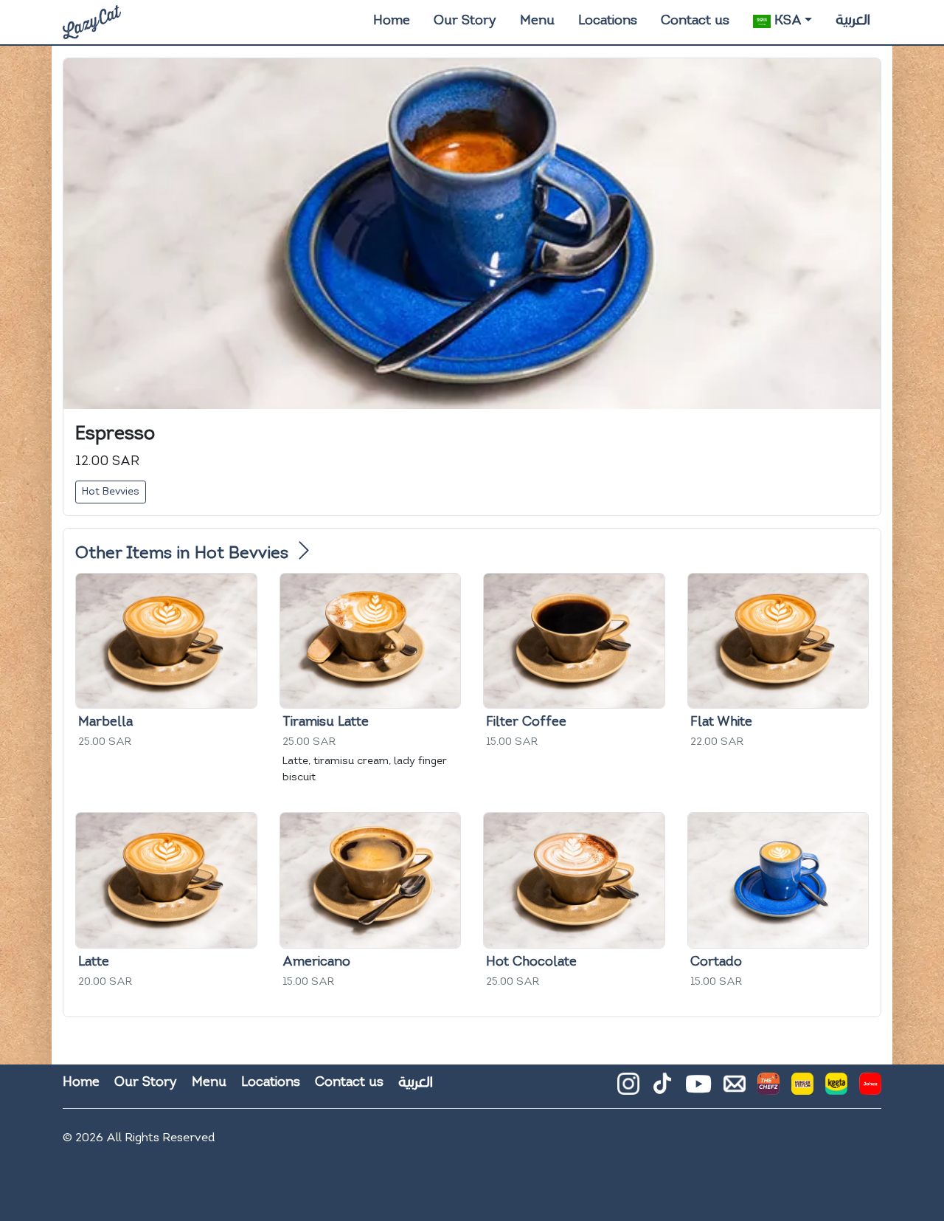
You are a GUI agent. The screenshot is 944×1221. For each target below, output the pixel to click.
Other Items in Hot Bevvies (184, 554)
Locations (607, 21)
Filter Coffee (526, 722)
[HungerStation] (802, 1090)
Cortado (716, 962)
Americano (316, 962)
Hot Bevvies (110, 492)
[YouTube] (698, 1084)
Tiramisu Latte (325, 722)
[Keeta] (836, 1090)
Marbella (105, 722)
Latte (93, 962)
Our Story (465, 21)
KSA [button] (786, 21)
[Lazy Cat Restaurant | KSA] (92, 22)
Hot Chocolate (531, 962)
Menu (537, 21)
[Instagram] (628, 1090)
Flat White (721, 722)
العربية (853, 20)
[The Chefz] (768, 1090)
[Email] (734, 1090)
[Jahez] (870, 1090)
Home (391, 21)
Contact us (695, 21)
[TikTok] (662, 1088)
